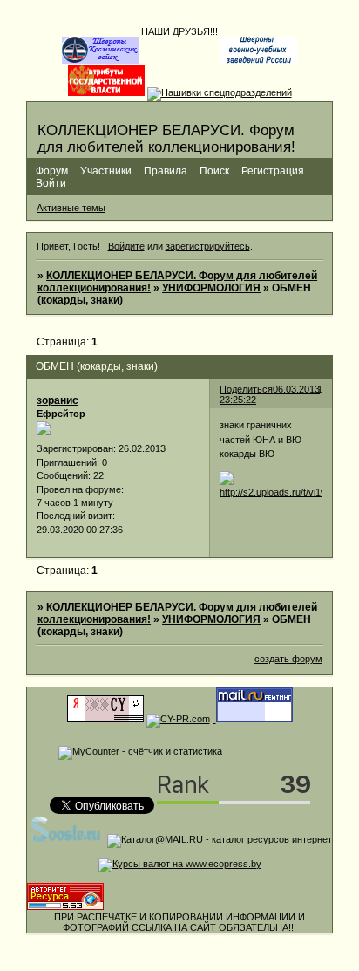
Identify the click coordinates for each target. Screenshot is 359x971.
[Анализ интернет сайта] (178, 719)
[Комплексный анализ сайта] (65, 906)
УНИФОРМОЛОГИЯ (211, 288)
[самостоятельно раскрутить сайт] (66, 839)
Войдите (126, 246)
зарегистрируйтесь (208, 246)
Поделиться (246, 389)
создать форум (288, 658)
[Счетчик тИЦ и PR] (105, 719)
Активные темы (71, 207)
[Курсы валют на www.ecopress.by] (179, 863)
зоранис (57, 400)
